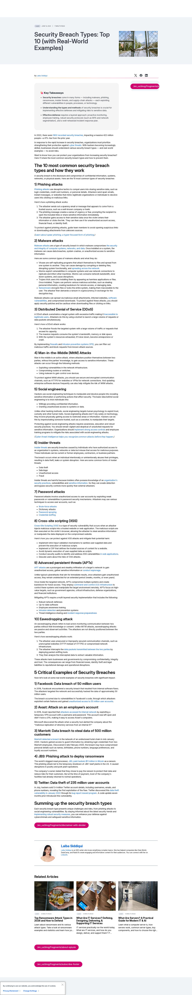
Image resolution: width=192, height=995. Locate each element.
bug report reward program (84, 793)
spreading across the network (85, 268)
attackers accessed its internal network (78, 712)
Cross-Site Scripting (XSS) (46, 525)
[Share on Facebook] (141, 75)
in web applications (109, 554)
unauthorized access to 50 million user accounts (91, 701)
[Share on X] (135, 75)
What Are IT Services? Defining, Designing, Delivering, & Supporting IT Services (94, 920)
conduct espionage (91, 570)
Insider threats (40, 447)
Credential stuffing (47, 515)
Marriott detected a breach (46, 739)
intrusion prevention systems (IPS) (78, 344)
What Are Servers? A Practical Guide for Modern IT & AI (135, 919)
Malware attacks (42, 245)
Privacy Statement (10, 991)
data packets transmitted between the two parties (87, 649)
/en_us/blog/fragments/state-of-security (146, 86)
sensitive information (78, 483)
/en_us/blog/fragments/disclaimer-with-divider (61, 825)
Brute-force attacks (48, 506)
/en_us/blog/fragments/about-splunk (56, 947)
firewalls (54, 344)
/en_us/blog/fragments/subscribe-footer (58, 964)
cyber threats (75, 145)
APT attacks (40, 567)
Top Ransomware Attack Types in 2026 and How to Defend (53, 919)
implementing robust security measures (52, 814)
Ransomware (45, 288)
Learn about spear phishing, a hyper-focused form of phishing (64, 235)
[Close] (62, 984)
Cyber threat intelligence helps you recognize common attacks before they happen (74, 437)
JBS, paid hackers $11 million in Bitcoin (86, 761)
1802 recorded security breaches (68, 135)
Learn (37, 26)
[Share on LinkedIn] (146, 75)
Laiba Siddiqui (42, 76)
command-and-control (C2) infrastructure (93, 585)
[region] (32, 988)
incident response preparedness (82, 613)
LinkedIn (64, 855)
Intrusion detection (47, 610)
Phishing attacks (41, 189)
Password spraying (47, 512)
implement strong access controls (89, 429)
